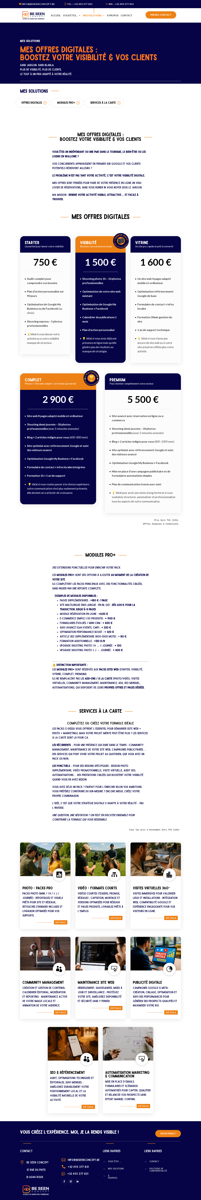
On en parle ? (168, 1133)
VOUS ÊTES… (70, 15)
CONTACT (126, 15)
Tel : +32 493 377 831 (79, 4)
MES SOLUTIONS (92, 15)
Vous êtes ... (114, 1161)
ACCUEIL (56, 15)
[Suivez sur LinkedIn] (77, 1181)
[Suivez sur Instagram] (70, 1181)
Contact (154, 1161)
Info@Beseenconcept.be (38, 4)
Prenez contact (160, 14)
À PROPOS (112, 15)
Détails (60, 922)
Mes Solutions (116, 1169)
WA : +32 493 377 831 (121, 4)
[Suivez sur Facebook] (64, 1181)
